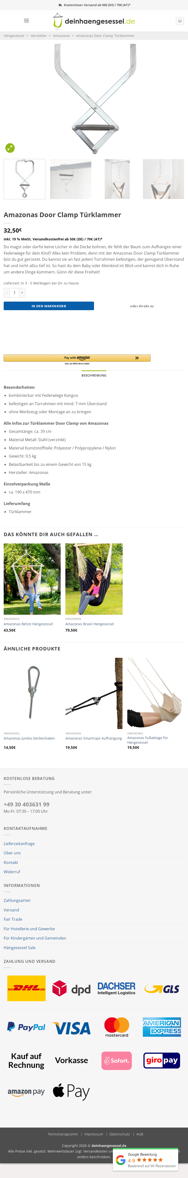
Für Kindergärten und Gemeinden (35, 938)
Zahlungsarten (17, 900)
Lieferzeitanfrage (19, 843)
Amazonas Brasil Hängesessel (89, 624)
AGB (139, 1134)
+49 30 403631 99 (26, 804)
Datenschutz (119, 1134)
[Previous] (13, 99)
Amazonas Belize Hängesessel (28, 624)
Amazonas (61, 35)
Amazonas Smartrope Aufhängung (93, 738)
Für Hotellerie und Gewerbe (29, 928)
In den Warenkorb (49, 306)
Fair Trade (13, 919)
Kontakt (11, 862)
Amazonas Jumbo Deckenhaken (29, 738)
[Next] (174, 99)
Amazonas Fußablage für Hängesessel (147, 740)
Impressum (93, 1134)
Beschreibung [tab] (94, 375)
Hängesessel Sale (19, 947)
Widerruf (12, 871)
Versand (11, 910)
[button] (26, 20)
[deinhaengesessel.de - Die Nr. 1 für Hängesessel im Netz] (94, 21)
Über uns (12, 853)
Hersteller (39, 35)
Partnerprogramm (63, 1134)
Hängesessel (14, 35)
